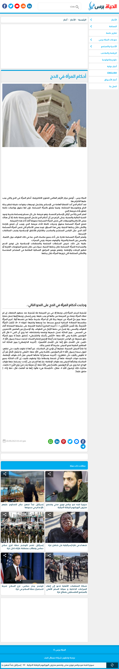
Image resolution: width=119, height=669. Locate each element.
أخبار (65, 19)
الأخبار (73, 19)
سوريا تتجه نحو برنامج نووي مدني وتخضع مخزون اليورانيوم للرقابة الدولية (71, 665)
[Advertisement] (44, 46)
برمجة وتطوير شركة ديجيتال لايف (59, 657)
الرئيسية (82, 19)
